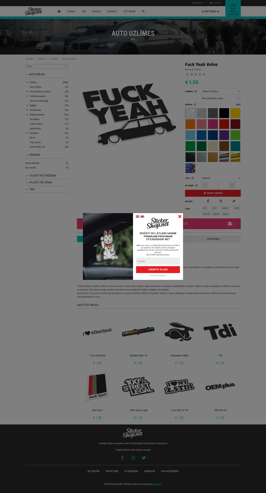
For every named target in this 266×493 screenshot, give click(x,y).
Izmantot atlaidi (158, 269)
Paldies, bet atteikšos (158, 276)
